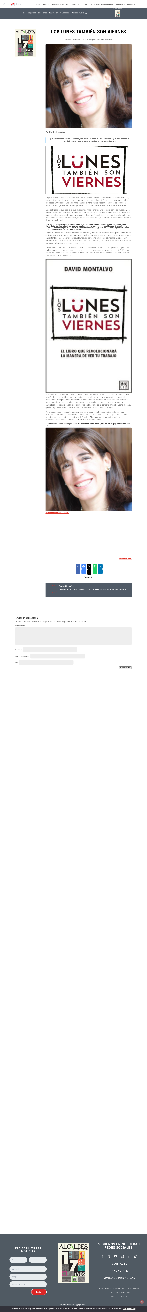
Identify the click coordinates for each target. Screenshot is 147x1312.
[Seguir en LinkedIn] (129, 1256)
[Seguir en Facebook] (102, 1256)
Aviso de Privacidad (119, 1277)
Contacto (120, 1263)
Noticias (46, 4)
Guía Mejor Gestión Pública (102, 4)
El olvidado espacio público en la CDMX (33, 1122)
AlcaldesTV (120, 4)
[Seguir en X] (109, 1256)
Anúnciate (131, 4)
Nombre (18, 650)
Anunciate (120, 1270)
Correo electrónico (22, 656)
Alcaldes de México (67, 1305)
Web (16, 662)
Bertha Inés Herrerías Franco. (57, 512)
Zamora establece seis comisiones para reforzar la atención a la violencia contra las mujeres (54, 769)
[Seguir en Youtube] (115, 1256)
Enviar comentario (125, 668)
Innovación (53, 13)
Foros (84, 4)
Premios (74, 4)
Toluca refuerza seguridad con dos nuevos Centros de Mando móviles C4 (46, 1212)
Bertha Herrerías (72, 39)
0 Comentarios (107, 39)
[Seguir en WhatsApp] (135, 1256)
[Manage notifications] (142, 1302)
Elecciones (42, 13)
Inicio (38, 4)
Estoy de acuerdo (129, 1309)
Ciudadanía (64, 13)
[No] (144, 1309)
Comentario (20, 625)
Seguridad (32, 13)
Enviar (39, 1292)
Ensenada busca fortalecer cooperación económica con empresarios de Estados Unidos (52, 859)
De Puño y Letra (78, 13)
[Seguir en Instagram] (122, 1256)
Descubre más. (125, 558)
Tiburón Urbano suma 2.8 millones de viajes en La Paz (38, 1039)
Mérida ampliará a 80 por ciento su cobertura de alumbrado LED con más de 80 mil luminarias (54, 949)
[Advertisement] (25, 94)
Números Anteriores (60, 4)
